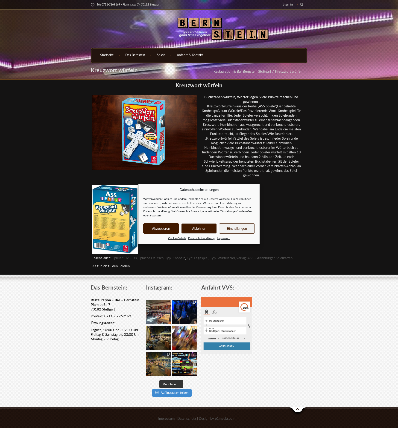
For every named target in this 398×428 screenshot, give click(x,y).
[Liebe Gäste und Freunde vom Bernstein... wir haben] (158, 312)
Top (297, 411)
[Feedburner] (93, 25)
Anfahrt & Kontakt (190, 55)
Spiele (161, 55)
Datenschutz (186, 418)
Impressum (223, 238)
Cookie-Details (177, 238)
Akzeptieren (161, 228)
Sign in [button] (288, 4)
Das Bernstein (135, 55)
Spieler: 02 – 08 (124, 258)
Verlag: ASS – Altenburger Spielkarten (264, 258)
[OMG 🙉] (184, 338)
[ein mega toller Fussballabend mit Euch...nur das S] (158, 364)
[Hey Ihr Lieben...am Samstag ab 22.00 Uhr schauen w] (184, 364)
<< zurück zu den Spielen (111, 266)
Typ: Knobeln (175, 258)
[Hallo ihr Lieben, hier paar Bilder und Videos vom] (184, 312)
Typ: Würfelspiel (222, 258)
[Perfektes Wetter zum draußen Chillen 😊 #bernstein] (158, 338)
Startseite (107, 55)
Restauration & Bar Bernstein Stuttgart (242, 71)
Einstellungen (237, 228)
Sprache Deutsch (151, 258)
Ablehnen (199, 228)
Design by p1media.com (217, 418)
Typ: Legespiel (197, 258)
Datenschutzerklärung (156, 211)
